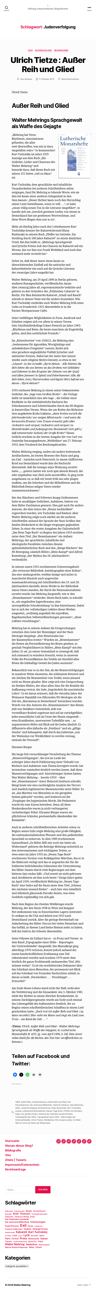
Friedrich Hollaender (13, 1229)
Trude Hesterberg (20, 1241)
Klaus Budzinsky (59, 1108)
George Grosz (40, 1229)
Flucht (30, 1226)
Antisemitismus (39, 1102)
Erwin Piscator (12, 1226)
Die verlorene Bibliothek (41, 1105)
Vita (8, 1155)
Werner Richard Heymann (16, 1247)
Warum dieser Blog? (19, 1145)
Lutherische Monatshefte (34, 1111)
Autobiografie (19, 1211)
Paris (7, 1238)
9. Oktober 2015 (46, 79)
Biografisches (43, 50)
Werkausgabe (44, 1245)
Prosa (23, 1238)
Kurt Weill (8, 1236)
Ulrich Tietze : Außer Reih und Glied (47, 64)
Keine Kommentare (70, 79)
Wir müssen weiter (63, 1120)
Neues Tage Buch (54, 1111)
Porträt (15, 1238)
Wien (31, 1247)
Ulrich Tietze (37, 1120)
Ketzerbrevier (44, 1108)
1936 (30, 50)
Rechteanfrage (15, 1169)
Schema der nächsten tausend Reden (55, 1114)
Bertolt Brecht (39, 1211)
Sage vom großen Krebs (26, 1114)
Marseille (34, 1236)
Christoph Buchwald (39, 1214)
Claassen (9, 1217)
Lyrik (27, 1235)
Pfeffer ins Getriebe (73, 1111)
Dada (32, 1217)
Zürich (38, 1247)
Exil (23, 1225)
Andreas (28, 79)
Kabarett (21, 1232)
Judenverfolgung (29, 1108)
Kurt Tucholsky (74, 1108)
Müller (42, 1236)
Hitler (17, 1108)
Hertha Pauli (10, 1232)
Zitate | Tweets (15, 1160)
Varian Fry (32, 1241)
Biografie (8, 1214)
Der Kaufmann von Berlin (17, 1219)
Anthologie (9, 1211)
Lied (14, 1235)
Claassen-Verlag (22, 1217)
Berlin (29, 1211)
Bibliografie (13, 1150)
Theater (8, 1241)
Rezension (33, 1238)
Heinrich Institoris (61, 1105)
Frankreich (38, 1226)
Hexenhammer (76, 1105)
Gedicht (27, 1229)
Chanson (25, 1213)
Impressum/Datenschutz (22, 1164)
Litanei (18, 1111)
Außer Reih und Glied (57, 1102)
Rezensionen (61, 50)
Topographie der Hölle (25, 1117)
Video (40, 1241)
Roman (44, 1238)
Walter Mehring (15, 1244)
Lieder (20, 1236)
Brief (16, 1213)
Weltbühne (49, 1120)
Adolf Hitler (26, 1102)
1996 (17, 1102)
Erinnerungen (37, 1221)
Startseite (12, 1141)
